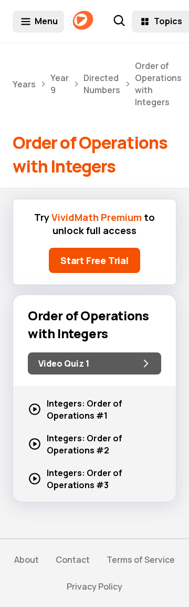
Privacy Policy (94, 586)
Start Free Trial (94, 260)
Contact (73, 559)
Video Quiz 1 (63, 363)
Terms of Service (141, 559)
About (26, 559)
